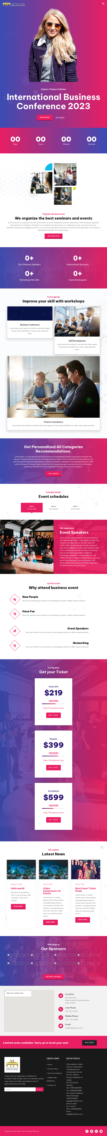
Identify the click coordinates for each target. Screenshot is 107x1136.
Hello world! (18, 888)
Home (50, 1064)
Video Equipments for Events (52, 891)
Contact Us (52, 1085)
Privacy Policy (53, 1069)
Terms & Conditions (55, 1073)
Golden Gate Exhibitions (52, 1079)
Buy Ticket (53, 715)
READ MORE (18, 906)
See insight (60, 117)
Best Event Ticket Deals (85, 889)
